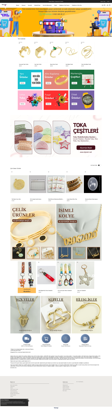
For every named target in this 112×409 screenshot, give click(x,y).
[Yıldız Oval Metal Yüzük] (57, 52)
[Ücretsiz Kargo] (27, 338)
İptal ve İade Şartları (13, 385)
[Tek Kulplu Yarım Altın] (19, 184)
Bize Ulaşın (65, 390)
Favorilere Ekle (20, 43)
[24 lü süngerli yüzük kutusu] (38, 184)
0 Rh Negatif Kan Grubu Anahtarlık (84, 290)
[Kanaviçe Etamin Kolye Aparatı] (93, 184)
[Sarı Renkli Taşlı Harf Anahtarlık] (66, 275)
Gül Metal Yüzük (86, 64)
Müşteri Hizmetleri (66, 387)
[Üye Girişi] (107, 5)
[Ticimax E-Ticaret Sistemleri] (56, 408)
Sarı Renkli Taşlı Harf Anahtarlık (64, 290)
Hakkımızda (12, 386)
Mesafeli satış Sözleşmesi (14, 393)
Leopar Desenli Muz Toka (72, 199)
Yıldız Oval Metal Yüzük (56, 64)
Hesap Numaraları (13, 390)
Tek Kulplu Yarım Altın (16, 199)
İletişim (11, 387)
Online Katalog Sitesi (14, 392)
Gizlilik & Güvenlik (66, 386)
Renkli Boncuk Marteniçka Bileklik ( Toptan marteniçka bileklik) (56, 199)
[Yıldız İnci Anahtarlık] (46, 275)
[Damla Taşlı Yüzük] (26, 52)
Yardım (108, 1)
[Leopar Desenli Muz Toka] (74, 184)
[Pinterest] (29, 400)
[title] (30, 79)
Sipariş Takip (102, 1)
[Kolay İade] (66, 338)
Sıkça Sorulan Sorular (14, 389)
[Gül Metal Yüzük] (89, 52)
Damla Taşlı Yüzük (24, 64)
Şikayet (11, 396)
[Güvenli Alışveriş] (46, 338)
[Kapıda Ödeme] (85, 338)
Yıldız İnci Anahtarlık (42, 290)
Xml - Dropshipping (79, 381)
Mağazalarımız (65, 385)
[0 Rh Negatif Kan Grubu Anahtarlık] (85, 275)
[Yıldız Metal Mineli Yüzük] (73, 52)
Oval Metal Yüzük (39, 64)
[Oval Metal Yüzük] (42, 52)
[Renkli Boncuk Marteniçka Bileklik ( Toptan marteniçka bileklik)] (56, 184)
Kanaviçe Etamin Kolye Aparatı (91, 199)
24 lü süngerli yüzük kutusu (35, 199)
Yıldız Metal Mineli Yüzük (72, 64)
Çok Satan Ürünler (94, 165)
